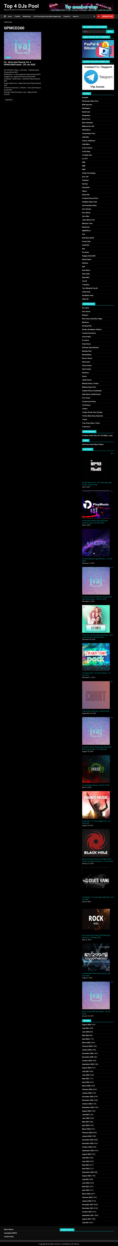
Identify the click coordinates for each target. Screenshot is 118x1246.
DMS (83, 169)
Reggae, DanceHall (88, 256)
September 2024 (88, 1107)
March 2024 (86, 1129)
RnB (83, 267)
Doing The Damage (89, 173)
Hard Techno (86, 369)
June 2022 (85, 1183)
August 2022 (86, 1176)
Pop (83, 234)
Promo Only (86, 241)
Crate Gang (86, 151)
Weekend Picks (108, 16)
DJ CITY (85, 159)
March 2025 (86, 1086)
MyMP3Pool (86, 231)
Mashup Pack (86, 351)
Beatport (85, 315)
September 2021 (88, 1215)
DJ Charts (85, 340)
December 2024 (87, 1097)
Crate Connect (87, 148)
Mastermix (86, 227)
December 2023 (87, 1140)
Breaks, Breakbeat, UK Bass (92, 329)
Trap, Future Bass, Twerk (91, 423)
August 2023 (86, 1154)
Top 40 (84, 281)
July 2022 (85, 1179)
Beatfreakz (86, 112)
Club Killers (86, 144)
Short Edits (86, 274)
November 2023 (87, 1143)
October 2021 (87, 1212)
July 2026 (85, 1028)
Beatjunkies (86, 115)
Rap (83, 249)
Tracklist (17, 16)
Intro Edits (85, 216)
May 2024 (85, 1122)
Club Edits (85, 137)
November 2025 (87, 1057)
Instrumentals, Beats (89, 205)
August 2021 (86, 1219)
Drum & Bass (86, 337)
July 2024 (85, 1115)
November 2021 (87, 1208)
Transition (85, 285)
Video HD (85, 299)
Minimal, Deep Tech (89, 387)
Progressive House (89, 401)
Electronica (86, 362)
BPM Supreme (87, 105)
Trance (84, 419)
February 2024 (87, 1132)
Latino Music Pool (88, 220)
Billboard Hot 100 (88, 126)
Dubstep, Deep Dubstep (90, 347)
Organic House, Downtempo (92, 391)
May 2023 (85, 1165)
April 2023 (85, 1168)
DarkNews (65, 1244)
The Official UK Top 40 (90, 288)
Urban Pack (86, 292)
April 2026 (85, 1039)
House (84, 376)
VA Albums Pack (87, 295)
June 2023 (85, 1161)
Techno (84, 409)
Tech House (86, 405)
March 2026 (86, 1043)
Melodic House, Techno (90, 383)
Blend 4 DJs (86, 119)
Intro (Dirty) (86, 213)
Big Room (85, 322)
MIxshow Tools (87, 223)
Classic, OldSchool (88, 141)
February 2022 (87, 1197)
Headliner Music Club (89, 202)
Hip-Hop (85, 184)
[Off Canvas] (5, 16)
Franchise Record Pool (90, 198)
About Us (76, 16)
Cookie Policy (9, 1237)
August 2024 (86, 1111)
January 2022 (86, 1201)
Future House (87, 365)
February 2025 (87, 1089)
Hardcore (85, 373)
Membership (27, 16)
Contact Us (66, 16)
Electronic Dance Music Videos (93, 444)
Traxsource (86, 427)
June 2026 (85, 1032)
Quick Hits (85, 245)
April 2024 (85, 1125)
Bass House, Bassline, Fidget (92, 319)
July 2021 (85, 1222)
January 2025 (86, 1093)
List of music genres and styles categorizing (47, 16)
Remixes (85, 263)
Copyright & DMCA (10, 1233)
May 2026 (85, 1035)
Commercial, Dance (89, 333)
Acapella (85, 97)
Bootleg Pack (87, 326)
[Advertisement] (81, 7)
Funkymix (85, 180)
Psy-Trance (86, 398)
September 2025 (88, 1064)
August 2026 (86, 1025)
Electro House (87, 358)
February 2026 (87, 1046)
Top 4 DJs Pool (21, 6)
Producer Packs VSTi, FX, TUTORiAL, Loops (97, 435)
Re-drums (85, 252)
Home (10, 16)
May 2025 (85, 1079)
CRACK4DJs (86, 130)
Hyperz (84, 191)
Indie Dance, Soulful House (91, 394)
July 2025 (85, 1071)
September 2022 (88, 1172)
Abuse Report (9, 1229)
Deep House (86, 344)
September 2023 (88, 1150)
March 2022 (86, 1194)
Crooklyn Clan (87, 155)
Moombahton (86, 355)
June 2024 (85, 1118)
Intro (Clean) (86, 209)
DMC (83, 162)
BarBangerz (86, 108)
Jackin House (87, 380)
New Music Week (88, 238)
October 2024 (87, 1104)
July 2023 (85, 1158)
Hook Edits (86, 187)
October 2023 (87, 1147)
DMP (83, 166)
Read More (8, 100)
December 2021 (87, 1204)
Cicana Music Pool (88, 133)
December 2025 (87, 1053)
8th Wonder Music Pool (90, 101)
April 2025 (85, 1082)
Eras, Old (85, 177)
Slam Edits (85, 277)
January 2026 (86, 1050)
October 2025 (87, 1061)
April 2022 (85, 1190)
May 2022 (85, 1186)
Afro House (86, 311)
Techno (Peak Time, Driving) (92, 412)
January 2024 (86, 1136)
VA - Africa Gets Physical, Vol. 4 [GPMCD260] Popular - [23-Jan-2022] (22, 46)
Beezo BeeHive (87, 123)
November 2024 (87, 1100)
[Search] (94, 16)
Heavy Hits (86, 195)
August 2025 (86, 1068)
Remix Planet (86, 259)
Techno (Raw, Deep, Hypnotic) (92, 416)
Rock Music (86, 270)
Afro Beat (85, 308)
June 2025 (85, 1075)
